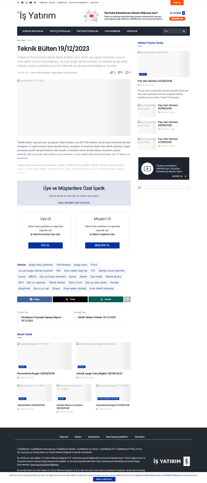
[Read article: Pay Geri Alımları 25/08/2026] (147, 110)
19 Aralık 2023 (23, 72)
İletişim (52, 3)
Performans (64, 264)
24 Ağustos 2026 (146, 85)
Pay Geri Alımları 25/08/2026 (168, 107)
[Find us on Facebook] (22, 2)
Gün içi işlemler (36, 282)
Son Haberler (112, 31)
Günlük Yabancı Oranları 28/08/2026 (70, 407)
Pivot (94, 264)
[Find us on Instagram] (26, 2)
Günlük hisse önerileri (112, 270)
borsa (72, 276)
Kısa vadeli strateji (75, 288)
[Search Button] (184, 31)
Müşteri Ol (102, 245)
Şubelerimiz (62, 3)
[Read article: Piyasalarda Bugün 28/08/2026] (44, 356)
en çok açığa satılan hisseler (36, 270)
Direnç (56, 288)
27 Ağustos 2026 (105, 409)
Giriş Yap (177, 3)
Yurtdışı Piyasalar (87, 31)
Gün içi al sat (41, 288)
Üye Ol (45, 245)
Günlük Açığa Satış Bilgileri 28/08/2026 (99, 373)
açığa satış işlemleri (41, 264)
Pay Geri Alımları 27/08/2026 (168, 140)
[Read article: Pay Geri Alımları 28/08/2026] (147, 127)
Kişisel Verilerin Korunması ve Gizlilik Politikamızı (158, 475)
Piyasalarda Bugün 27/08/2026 (112, 405)
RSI (59, 270)
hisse (22, 276)
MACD (32, 276)
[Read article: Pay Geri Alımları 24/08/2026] (164, 64)
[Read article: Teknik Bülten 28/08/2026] (34, 392)
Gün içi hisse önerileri (53, 276)
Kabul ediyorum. (104, 479)
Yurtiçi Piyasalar (60, 31)
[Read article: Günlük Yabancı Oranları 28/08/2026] (74, 392)
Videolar (132, 31)
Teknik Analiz (114, 276)
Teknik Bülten (57, 72)
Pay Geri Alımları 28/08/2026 (168, 124)
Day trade (96, 276)
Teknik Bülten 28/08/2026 (31, 405)
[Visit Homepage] (36, 16)
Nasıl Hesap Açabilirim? (78, 3)
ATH (21, 282)
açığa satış (80, 264)
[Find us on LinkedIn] (35, 2)
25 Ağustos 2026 (167, 112)
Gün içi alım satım (96, 282)
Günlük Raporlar (33, 31)
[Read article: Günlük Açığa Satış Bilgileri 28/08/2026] (103, 356)
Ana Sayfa (21, 40)
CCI (93, 270)
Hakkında (43, 3)
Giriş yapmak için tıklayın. (74, 202)
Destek (114, 282)
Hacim (83, 276)
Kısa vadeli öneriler (76, 270)
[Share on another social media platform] (127, 299)
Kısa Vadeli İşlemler (102, 288)
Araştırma (24, 288)
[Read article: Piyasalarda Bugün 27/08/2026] (113, 392)
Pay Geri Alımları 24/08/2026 (155, 81)
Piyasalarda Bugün (108, 399)
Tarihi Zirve (75, 282)
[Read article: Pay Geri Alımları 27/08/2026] (147, 143)
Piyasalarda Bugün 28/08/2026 (36, 373)
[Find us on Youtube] (31, 2)
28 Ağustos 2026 (26, 378)
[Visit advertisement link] (135, 16)
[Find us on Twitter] (18, 2)
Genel (30, 40)
